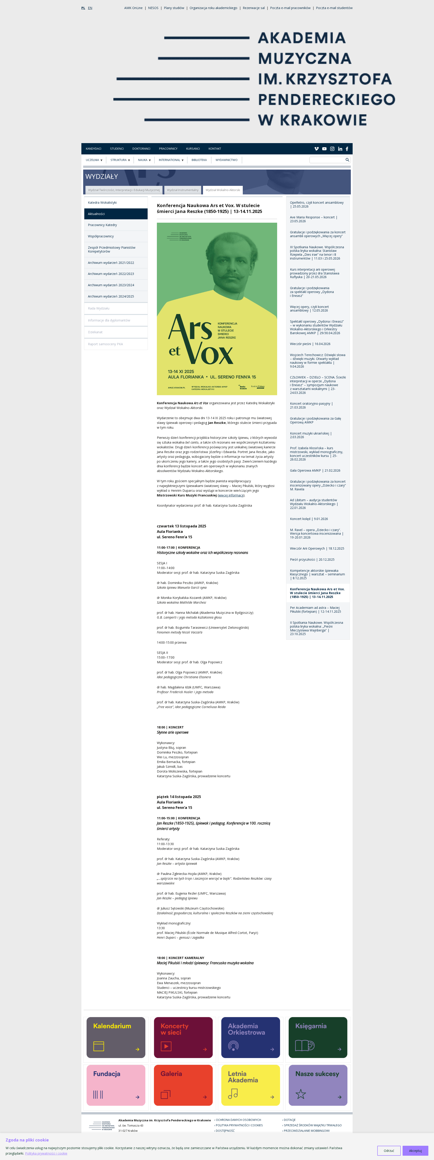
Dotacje (290, 1120)
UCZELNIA (92, 160)
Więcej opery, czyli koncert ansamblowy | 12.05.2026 (309, 309)
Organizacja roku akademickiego (213, 8)
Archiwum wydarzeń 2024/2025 (111, 296)
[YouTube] (324, 148)
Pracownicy (168, 149)
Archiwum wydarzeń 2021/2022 (111, 262)
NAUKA (142, 160)
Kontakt (215, 149)
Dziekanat (95, 332)
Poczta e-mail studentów (334, 8)
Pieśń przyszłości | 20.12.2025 (312, 559)
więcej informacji (231, 495)
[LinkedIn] (340, 148)
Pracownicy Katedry (102, 225)
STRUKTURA (119, 160)
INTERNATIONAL (169, 160)
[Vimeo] (316, 148)
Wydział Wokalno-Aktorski (223, 190)
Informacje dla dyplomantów (109, 320)
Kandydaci (93, 149)
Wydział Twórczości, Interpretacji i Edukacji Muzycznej (124, 190)
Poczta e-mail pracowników (290, 8)
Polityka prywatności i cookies (239, 1125)
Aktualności (96, 214)
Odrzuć (389, 1150)
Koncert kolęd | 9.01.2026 (309, 519)
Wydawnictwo (227, 160)
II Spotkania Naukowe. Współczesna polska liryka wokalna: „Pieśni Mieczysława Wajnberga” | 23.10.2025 (316, 628)
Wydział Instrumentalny (182, 190)
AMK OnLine (133, 8)
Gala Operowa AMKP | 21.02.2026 (315, 470)
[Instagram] (332, 148)
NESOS (153, 8)
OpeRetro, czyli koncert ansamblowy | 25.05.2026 (317, 204)
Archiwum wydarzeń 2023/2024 (111, 285)
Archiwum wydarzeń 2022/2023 (111, 274)
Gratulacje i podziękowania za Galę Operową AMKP (315, 420)
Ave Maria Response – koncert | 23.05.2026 (313, 219)
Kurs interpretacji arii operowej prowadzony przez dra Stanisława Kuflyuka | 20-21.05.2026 (314, 273)
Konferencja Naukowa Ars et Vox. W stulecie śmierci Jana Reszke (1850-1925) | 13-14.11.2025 (317, 593)
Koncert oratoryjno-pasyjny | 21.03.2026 (311, 405)
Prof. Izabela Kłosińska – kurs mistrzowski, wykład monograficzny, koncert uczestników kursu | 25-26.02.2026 (316, 453)
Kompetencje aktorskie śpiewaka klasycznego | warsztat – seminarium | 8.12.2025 (317, 574)
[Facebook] (347, 148)
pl (83, 8)
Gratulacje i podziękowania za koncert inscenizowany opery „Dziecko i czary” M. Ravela (318, 485)
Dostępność (225, 1131)
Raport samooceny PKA (105, 344)
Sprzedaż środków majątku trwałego (313, 1125)
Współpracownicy (101, 236)
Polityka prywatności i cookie (46, 1153)
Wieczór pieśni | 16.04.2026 (310, 344)
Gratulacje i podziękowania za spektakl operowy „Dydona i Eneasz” (312, 292)
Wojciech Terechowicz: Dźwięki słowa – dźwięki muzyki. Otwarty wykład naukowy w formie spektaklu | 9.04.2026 (317, 360)
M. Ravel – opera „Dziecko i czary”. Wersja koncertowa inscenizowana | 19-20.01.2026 (317, 534)
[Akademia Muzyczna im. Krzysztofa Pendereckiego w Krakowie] (254, 76)
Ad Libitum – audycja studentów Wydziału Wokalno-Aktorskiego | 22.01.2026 (314, 504)
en (90, 8)
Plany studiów (174, 8)
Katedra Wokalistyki (102, 202)
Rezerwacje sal (254, 8)
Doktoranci (141, 149)
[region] (217, 1146)
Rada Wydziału (98, 308)
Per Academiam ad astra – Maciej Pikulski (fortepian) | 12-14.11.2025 (315, 609)
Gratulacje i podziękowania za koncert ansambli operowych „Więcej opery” (318, 234)
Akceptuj (415, 1150)
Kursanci (193, 149)
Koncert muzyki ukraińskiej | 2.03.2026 (311, 435)
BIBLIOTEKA (199, 160)
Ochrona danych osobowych (238, 1120)
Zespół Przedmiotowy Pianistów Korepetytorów (111, 249)
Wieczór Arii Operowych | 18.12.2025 (317, 548)
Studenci (117, 149)
